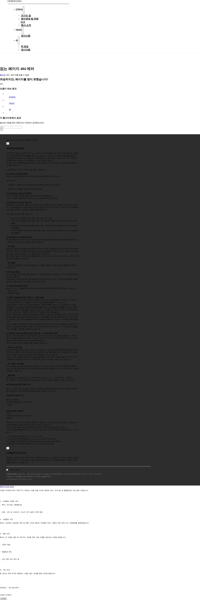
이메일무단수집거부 (32, 140)
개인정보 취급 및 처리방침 (15, 140)
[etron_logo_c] (14, 1)
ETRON (12, 97)
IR (10, 110)
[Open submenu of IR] (19, 41)
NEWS (11, 103)
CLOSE (3, 599)
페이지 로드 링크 (7, 487)
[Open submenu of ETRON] (23, 10)
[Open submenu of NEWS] (22, 30)
